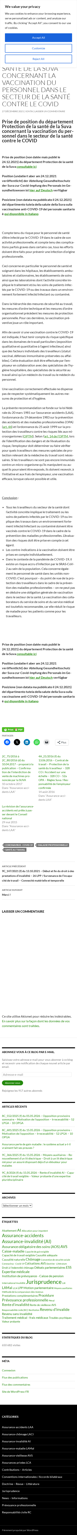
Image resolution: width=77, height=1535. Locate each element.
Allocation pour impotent (35, 1230)
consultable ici (27, 166)
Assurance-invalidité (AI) (26, 1241)
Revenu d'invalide (54, 1309)
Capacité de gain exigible (37, 1251)
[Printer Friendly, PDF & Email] (13, 729)
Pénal (51, 1300)
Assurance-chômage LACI (18, 1434)
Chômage (33, 1259)
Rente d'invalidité (15, 1304)
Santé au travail (15, 849)
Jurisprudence (44, 1281)
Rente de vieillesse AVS (43, 1305)
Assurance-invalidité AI (16, 1441)
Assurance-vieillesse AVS (17, 1455)
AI (19, 1230)
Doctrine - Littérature (56, 1263)
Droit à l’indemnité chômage (18, 1267)
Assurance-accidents (23, 1235)
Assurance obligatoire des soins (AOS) (31, 1246)
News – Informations (15, 1498)
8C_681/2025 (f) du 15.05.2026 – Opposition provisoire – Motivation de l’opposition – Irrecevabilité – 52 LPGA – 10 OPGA (37, 1133)
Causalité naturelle (13, 1259)
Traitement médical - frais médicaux (25, 1317)
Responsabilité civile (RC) (15, 1310)
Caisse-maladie (13, 1251)
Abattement (9, 1230)
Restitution (34, 1310)
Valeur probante (11, 1321)
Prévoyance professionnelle (25, 1300)
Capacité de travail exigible (18, 1255)
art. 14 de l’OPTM (56, 436)
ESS (68, 1267)
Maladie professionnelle (53, 845)
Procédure (46, 1295)
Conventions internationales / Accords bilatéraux (32, 1476)
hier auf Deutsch (41, 190)
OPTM (28, 436)
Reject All (38, 59)
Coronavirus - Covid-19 (19, 845)
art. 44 (7, 427)
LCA (15, 1288)
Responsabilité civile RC (16, 1512)
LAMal (7, 1287)
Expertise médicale (16, 1272)
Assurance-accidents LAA (17, 1427)
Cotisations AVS (35, 1263)
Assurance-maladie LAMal (18, 1448)
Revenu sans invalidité (17, 1314)
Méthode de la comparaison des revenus (22, 1291)
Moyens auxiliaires (63, 1288)
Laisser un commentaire (49, 111)
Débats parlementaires (49, 1267)
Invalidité (20, 1283)
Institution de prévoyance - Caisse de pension (33, 1276)
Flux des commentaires (16, 1384)
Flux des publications (15, 1377)
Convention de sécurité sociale (55, 1259)
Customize (38, 48)
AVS (63, 1246)
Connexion (8, 1370)
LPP (20, 1288)
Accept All (38, 37)
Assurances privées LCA (16, 1462)
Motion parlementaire (38, 1288)
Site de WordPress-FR (15, 1391)
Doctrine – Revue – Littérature (20, 1484)
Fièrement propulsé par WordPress (20, 1530)
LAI (63, 1283)
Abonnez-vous (12, 1082)
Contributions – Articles (17, 1469)
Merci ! (12, 892)
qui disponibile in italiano (21, 214)
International (9, 1282)
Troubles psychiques (60, 1317)
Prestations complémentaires (20, 1295)
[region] (38, 33)
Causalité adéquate (46, 1255)
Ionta (29, 111)
